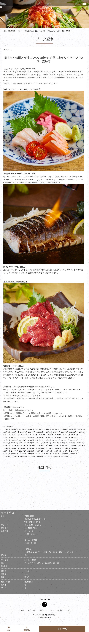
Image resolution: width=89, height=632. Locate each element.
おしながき (32, 610)
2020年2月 (22, 451)
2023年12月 (31, 437)
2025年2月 (72, 432)
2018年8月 (23, 456)
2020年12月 (15, 448)
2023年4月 (22, 440)
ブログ (68, 610)
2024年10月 (25, 435)
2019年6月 (14, 454)
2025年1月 (81, 432)
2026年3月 (47, 429)
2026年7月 (14, 429)
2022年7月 (22, 443)
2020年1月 (31, 451)
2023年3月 (31, 440)
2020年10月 (33, 448)
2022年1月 (72, 443)
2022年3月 (55, 443)
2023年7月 (74, 437)
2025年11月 (82, 429)
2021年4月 (65, 445)
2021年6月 (49, 445)
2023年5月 (14, 440)
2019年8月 (74, 451)
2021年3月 (73, 445)
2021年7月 (40, 445)
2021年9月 (24, 445)
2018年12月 (64, 454)
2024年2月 (14, 437)
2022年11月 (65, 440)
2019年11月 (49, 451)
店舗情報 (59, 610)
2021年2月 (82, 445)
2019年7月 (6, 454)
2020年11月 (24, 448)
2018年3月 (64, 456)
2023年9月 (58, 437)
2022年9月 (6, 443)
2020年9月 (41, 448)
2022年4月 (47, 443)
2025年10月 (7, 432)
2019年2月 (47, 454)
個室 (41, 610)
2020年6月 (66, 448)
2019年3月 (39, 454)
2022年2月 (63, 443)
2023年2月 (39, 440)
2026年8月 (6, 429)
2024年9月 (33, 435)
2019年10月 (58, 451)
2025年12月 (72, 429)
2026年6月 (22, 429)
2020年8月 (49, 448)
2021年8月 (32, 445)
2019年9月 (66, 451)
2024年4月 (74, 435)
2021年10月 (16, 445)
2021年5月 (57, 445)
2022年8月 (14, 443)
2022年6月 (31, 443)
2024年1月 (22, 437)
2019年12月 (40, 451)
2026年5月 (31, 429)
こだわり (21, 610)
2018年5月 (48, 456)
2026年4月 (39, 429)
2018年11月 (73, 454)
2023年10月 (49, 437)
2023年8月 (66, 437)
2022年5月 (39, 443)
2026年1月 (63, 429)
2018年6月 (40, 456)
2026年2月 (55, 429)
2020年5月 (74, 448)
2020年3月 (14, 451)
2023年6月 (6, 440)
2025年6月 (40, 432)
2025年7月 (31, 432)
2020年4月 (6, 451)
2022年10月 (74, 440)
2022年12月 (56, 440)
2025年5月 (48, 432)
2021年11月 (7, 445)
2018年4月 (56, 456)
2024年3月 (6, 437)
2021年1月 (6, 448)
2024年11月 (16, 435)
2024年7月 (49, 435)
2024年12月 (7, 435)
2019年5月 (22, 454)
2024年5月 (66, 435)
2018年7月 (31, 456)
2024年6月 (58, 435)
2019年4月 (31, 454)
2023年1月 (47, 440)
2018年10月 (7, 456)
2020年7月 (58, 448)
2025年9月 (15, 432)
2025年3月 (64, 432)
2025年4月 (56, 432)
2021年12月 (81, 443)
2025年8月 (23, 432)
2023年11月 (40, 437)
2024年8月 (41, 435)
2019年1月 (55, 454)
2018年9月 (15, 456)
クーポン (49, 610)
